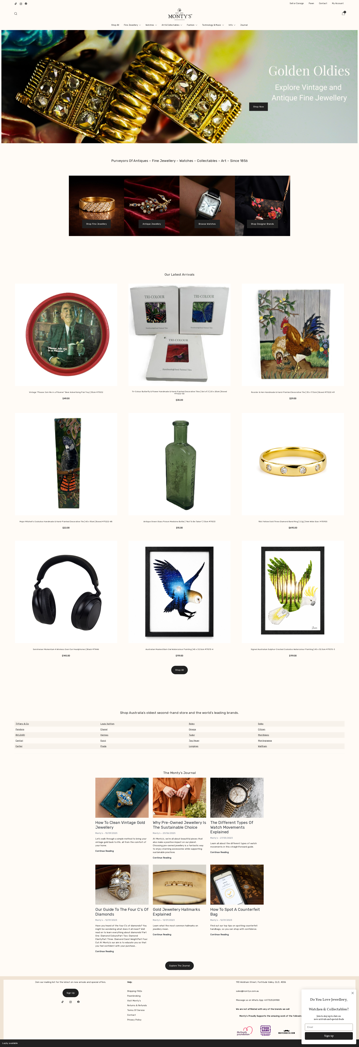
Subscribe (179, 546)
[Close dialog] (199, 499)
